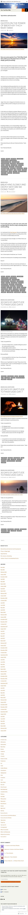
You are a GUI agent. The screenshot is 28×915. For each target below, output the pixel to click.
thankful (4, 292)
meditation (9, 287)
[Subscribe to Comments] (1, 891)
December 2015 (4, 676)
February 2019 (4, 593)
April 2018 (3, 610)
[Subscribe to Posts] (1, 889)
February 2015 (4, 699)
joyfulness (7, 377)
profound (20, 459)
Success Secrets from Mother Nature (8, 815)
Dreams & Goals (4, 20)
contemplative (13, 160)
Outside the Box (4, 791)
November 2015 (4, 678)
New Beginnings (4, 789)
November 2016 (4, 650)
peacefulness (9, 169)
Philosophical (3, 798)
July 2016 (2, 659)
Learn (2, 779)
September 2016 (4, 654)
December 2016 (4, 647)
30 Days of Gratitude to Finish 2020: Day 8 (12, 303)
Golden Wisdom (4, 768)
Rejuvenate (3, 801)
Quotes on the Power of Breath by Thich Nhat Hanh (13, 25)
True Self (24, 292)
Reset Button (3, 803)
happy (16, 376)
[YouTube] (4, 899)
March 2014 (3, 725)
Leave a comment (11, 191)
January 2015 (3, 702)
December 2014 (4, 704)
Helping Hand (3, 772)
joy (2, 377)
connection (4, 457)
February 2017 (4, 643)
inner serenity (18, 166)
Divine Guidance (16, 279)
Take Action (3, 820)
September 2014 (4, 711)
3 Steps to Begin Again (5, 551)
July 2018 (2, 602)
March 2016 (3, 669)
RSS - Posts (4, 889)
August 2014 (3, 714)
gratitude (21, 165)
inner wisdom (20, 168)
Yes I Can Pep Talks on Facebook (9, 903)
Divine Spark (13, 163)
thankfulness (10, 292)
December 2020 (4, 576)
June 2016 (3, 662)
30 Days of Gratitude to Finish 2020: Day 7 (12, 390)
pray (15, 169)
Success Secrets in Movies (6, 817)
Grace (3, 165)
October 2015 (3, 681)
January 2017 (3, 645)
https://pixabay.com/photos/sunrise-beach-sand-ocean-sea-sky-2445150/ (12, 49)
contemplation (5, 160)
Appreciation (10, 376)
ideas (2, 775)
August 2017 (3, 628)
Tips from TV (3, 824)
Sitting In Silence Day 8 (19, 860)
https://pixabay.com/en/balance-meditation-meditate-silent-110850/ (12, 494)
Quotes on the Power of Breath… (13, 845)
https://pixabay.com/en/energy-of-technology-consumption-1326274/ (12, 416)
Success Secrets (4, 813)
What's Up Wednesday (5, 832)
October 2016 (3, 652)
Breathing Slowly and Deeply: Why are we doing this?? (13, 187)
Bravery (2, 749)
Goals (2, 765)
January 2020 (3, 586)
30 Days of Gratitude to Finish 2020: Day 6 (12, 473)
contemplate (20, 158)
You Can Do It (3, 836)
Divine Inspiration (5, 163)
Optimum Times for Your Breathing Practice (9, 558)
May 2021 (3, 569)
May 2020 (3, 581)
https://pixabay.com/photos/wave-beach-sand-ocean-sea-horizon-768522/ (12, 213)
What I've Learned (4, 829)
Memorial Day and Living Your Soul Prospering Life (11, 548)
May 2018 (3, 607)
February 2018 (4, 614)
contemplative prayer (6, 279)
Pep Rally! (3, 796)
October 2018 (3, 600)
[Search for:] (14, 540)
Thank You (22, 290)
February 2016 (4, 671)
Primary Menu (26, 10)
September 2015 (4, 683)
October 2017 (3, 624)
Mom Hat (2, 784)
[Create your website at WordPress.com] (14, 1)
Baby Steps (3, 746)
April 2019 (3, 588)
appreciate (4, 376)
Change (2, 753)
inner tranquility (5, 168)
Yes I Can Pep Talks (6, 10)
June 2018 (3, 605)
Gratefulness (11, 299)
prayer (19, 169)
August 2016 (3, 657)
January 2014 (3, 730)
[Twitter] (2, 899)
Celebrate (3, 751)
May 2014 (3, 721)
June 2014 (3, 718)
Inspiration (3, 777)
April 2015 (3, 695)
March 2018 (3, 612)
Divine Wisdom (20, 163)
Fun (1, 763)
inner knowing (5, 166)
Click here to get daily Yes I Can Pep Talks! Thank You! (11, 881)
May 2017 (3, 636)
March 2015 (3, 697)
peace (25, 168)
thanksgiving (4, 174)
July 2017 (2, 631)
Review (2, 805)
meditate (3, 287)
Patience (2, 794)
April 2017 (3, 638)
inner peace (12, 166)
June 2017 (3, 633)
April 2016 (3, 666)
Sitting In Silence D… (8, 860)
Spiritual (15, 171)
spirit (10, 171)
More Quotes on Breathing (6, 556)
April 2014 (3, 723)
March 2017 (3, 640)
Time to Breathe (9, 853)
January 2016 (3, 673)
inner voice (13, 168)
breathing (13, 158)
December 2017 (4, 619)
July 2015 (2, 688)
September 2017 (4, 626)
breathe (8, 158)
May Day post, (13, 232)
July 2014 (2, 716)
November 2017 (4, 621)
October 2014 (3, 709)
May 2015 (3, 692)
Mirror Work (3, 782)
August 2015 (3, 685)
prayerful (24, 169)
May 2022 (3, 567)
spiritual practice (22, 171)
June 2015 (3, 690)
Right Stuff (3, 808)
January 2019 (3, 595)
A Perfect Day (3, 739)
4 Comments (13, 477)
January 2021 (3, 574)
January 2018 (3, 617)
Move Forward (3, 787)
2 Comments (10, 30)
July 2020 (2, 579)
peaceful (3, 169)
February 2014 (4, 728)
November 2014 (4, 707)
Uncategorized (4, 827)
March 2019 (3, 591)
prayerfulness (4, 171)
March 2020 (3, 583)
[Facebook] (1, 899)
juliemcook (6, 849)
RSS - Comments (5, 891)
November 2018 (4, 598)
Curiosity (2, 756)
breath (3, 158)
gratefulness (14, 165)
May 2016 (3, 664)
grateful (8, 165)
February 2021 (4, 572)
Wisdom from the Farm (5, 834)
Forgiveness (3, 761)
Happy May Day (4, 553)
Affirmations (3, 742)
